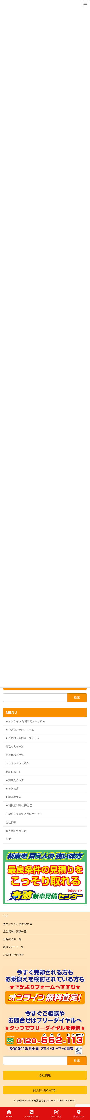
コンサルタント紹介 (17, 763)
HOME (9, 1116)
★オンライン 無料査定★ (17, 923)
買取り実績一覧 (15, 746)
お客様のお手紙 (15, 755)
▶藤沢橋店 (12, 788)
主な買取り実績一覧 (14, 931)
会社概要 (11, 822)
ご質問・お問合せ (13, 954)
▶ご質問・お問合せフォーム (22, 738)
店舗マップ (78, 1116)
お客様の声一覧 (12, 939)
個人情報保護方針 (16, 830)
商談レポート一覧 (13, 947)
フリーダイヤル (31, 1116)
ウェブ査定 (56, 1116)
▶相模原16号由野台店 (19, 805)
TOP (8, 839)
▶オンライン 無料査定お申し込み (25, 721)
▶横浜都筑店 (13, 797)
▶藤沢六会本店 (15, 780)
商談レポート (13, 771)
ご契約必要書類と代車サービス (24, 813)
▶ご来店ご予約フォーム (20, 729)
